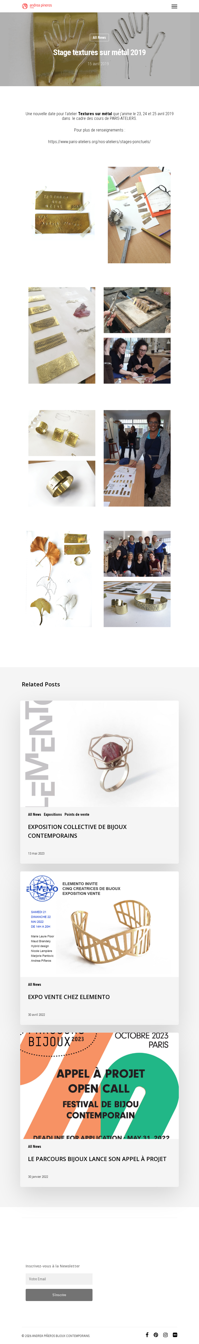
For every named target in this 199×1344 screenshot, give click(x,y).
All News (99, 37)
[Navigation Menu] (174, 6)
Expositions (53, 814)
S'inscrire (59, 1295)
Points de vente (77, 814)
